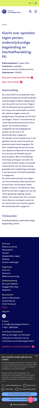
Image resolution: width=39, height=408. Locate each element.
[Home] (11, 11)
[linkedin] (4, 316)
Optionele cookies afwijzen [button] (19, 399)
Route (4, 307)
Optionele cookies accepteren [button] (19, 394)
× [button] (36, 356)
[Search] (30, 11)
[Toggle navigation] (36, 11)
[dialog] (19, 381)
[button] (19, 405)
